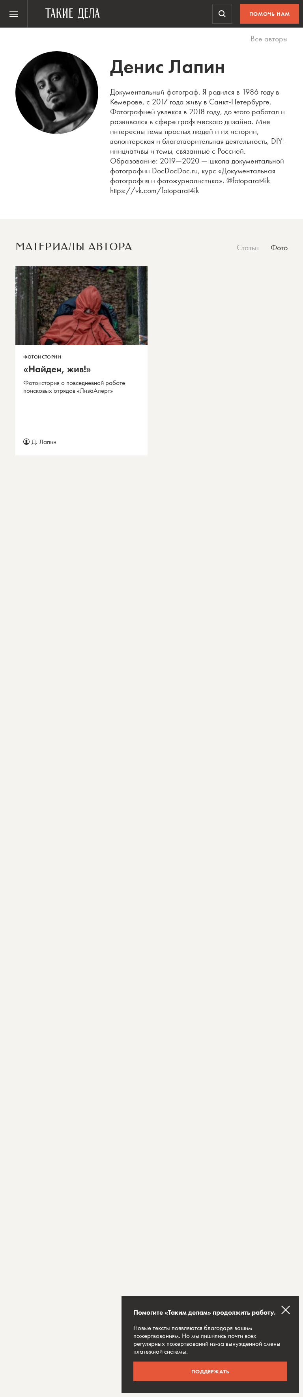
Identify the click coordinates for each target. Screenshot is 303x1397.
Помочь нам (269, 13)
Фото (279, 248)
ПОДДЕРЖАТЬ (210, 1371)
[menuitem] (14, 14)
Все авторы (269, 39)
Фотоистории (42, 357)
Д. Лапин (44, 441)
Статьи (248, 248)
